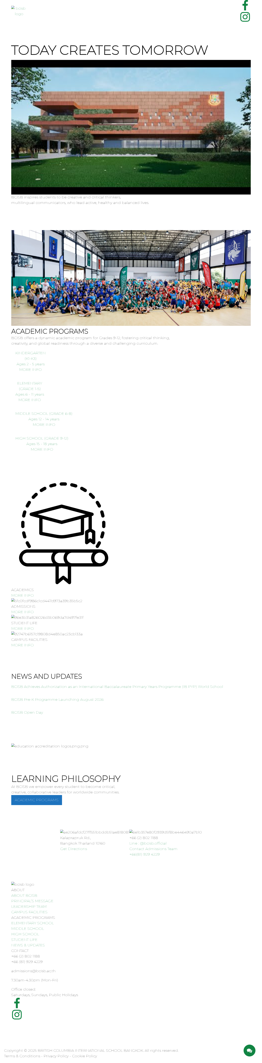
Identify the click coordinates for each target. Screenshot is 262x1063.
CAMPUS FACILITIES (29, 912)
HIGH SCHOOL (25, 934)
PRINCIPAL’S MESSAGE (32, 901)
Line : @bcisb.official (148, 843)
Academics (58, 7)
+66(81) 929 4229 (144, 854)
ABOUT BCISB (24, 895)
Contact (58, 15)
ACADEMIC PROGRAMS (37, 800)
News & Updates (115, 7)
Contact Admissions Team (153, 849)
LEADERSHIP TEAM (29, 906)
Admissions (38, 15)
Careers (75, 15)
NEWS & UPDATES (28, 945)
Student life (82, 7)
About (34, 7)
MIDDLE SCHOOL (27, 928)
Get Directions (73, 849)
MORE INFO (22, 595)
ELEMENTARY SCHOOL (32, 923)
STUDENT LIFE (24, 939)
